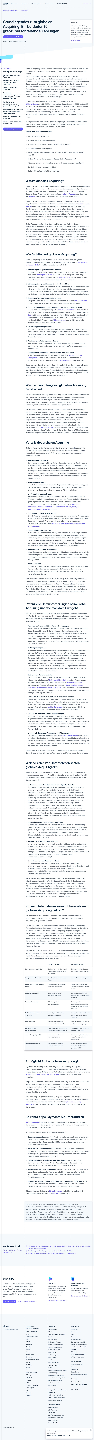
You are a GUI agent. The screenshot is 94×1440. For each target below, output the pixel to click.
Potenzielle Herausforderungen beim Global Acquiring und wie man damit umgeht (11, 96)
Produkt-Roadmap (77, 1364)
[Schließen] (90, 1430)
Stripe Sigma (30, 1388)
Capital (28, 1342)
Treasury (28, 1395)
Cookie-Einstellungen (78, 1354)
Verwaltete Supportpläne (79, 1384)
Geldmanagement (54, 1355)
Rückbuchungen (66, 360)
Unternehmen (52, 1329)
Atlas (27, 1334)
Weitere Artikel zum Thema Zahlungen (12, 1251)
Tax (27, 1390)
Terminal (28, 1393)
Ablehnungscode (59, 320)
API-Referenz (52, 1410)
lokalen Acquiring (69, 194)
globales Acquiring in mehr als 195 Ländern (42, 1074)
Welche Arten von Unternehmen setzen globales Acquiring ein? (11, 104)
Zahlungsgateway (47, 427)
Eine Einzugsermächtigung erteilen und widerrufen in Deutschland (50, 1251)
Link (27, 1370)
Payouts (28, 1380)
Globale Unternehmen (55, 1347)
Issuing (28, 1367)
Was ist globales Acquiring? (12, 72)
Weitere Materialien (10, 10)
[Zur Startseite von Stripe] (5, 1326)
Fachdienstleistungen (55, 1380)
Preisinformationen (32, 1331)
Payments (24, 10)
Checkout (29, 1344)
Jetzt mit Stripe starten (12, 37)
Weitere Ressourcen (77, 1357)
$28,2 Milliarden (32, 104)
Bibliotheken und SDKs (55, 1418)
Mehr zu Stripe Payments (57, 1300)
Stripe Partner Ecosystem (56, 1397)
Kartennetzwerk (80, 301)
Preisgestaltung (61, 3)
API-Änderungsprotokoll (56, 1415)
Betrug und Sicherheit (57, 680)
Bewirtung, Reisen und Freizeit (57, 1370)
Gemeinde (74, 1337)
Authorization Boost (32, 1336)
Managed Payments (32, 1372)
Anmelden (86, 4)
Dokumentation (53, 1407)
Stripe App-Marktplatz (55, 1395)
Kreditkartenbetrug (74, 682)
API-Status (51, 1412)
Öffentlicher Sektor (54, 1383)
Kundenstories (76, 1332)
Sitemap (74, 1352)
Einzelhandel (52, 1385)
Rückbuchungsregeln (69, 735)
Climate (28, 1347)
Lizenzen (74, 1349)
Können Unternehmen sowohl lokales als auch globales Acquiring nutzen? (13, 111)
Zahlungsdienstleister (45, 275)
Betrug (30, 315)
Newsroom (74, 1369)
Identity (28, 1362)
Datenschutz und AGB (78, 1342)
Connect (28, 1349)
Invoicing (28, 1365)
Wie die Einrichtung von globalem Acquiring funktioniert (11, 82)
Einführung (6, 68)
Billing (27, 1339)
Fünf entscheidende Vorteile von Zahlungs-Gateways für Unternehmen (52, 1253)
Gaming (50, 1367)
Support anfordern (77, 1382)
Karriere (73, 1367)
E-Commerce (52, 1339)
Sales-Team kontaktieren (26, 1301)
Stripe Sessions (76, 1339)
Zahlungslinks (30, 1375)
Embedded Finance (54, 1342)
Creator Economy (54, 1365)
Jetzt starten (8, 1301)
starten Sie (56, 1193)
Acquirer (32, 196)
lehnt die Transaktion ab (67, 310)
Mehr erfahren (76, 40)
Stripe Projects (53, 1420)
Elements (29, 1357)
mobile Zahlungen (55, 707)
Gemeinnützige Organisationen (58, 1378)
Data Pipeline (30, 1354)
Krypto (28, 1352)
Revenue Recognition (32, 1385)
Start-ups (51, 1332)
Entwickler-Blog (53, 1423)
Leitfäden (74, 1329)
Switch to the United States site (57, 1435)
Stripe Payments (32, 1122)
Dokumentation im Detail (79, 1296)
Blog (72, 1334)
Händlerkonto (64, 277)
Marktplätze (52, 1352)
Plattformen (52, 1357)
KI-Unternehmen (53, 1362)
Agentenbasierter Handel (56, 1334)
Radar (27, 1382)
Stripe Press (75, 1372)
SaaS (50, 1360)
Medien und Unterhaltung (56, 1375)
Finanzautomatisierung (55, 1344)
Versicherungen (53, 1373)
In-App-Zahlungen (54, 1350)
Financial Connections (32, 1359)
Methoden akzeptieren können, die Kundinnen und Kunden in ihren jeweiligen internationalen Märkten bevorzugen (54, 506)
